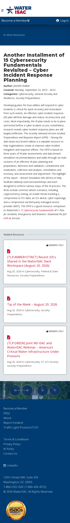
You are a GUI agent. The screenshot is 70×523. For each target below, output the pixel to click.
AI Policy (8, 449)
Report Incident (13, 423)
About (7, 418)
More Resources (15, 34)
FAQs (6, 413)
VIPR (6, 218)
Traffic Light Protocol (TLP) (20, 427)
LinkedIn (12, 465)
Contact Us (10, 453)
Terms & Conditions (16, 439)
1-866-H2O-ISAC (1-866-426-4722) (24, 487)
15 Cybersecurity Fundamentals (37, 210)
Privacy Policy (11, 444)
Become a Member (15, 408)
